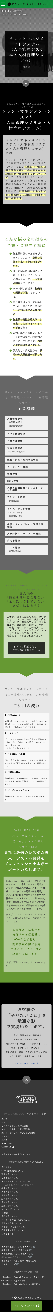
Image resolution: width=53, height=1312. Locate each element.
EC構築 (4, 1213)
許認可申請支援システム (12, 1230)
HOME (4, 1119)
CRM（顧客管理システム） (13, 1171)
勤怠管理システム (9, 1174)
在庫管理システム (9, 1178)
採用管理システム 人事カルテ (15, 1250)
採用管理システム (9, 1188)
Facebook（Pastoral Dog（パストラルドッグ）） (25, 1277)
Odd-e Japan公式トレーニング (15, 1257)
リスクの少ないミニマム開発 (14, 1126)
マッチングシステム (10, 1209)
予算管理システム (9, 1202)
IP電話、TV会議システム (13, 1227)
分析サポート (7, 1234)
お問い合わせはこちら (26, 648)
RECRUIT (6, 1136)
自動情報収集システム (11, 1223)
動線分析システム (9, 1206)
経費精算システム (9, 1199)
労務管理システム (9, 1195)
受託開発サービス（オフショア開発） (18, 1133)
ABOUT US (6, 1143)
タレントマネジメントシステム (18, 1183)
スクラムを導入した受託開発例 (15, 1129)
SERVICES (6, 1122)
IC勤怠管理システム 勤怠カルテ (16, 1254)
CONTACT (6, 1147)
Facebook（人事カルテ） (14, 1281)
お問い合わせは (25, 1063)
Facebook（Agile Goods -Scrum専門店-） (22, 1284)
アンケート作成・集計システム (15, 1220)
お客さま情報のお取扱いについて (16, 1154)
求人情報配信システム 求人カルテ (17, 1247)
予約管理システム (9, 1216)
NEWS (4, 1140)
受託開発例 (6, 1167)
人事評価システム (9, 1192)
